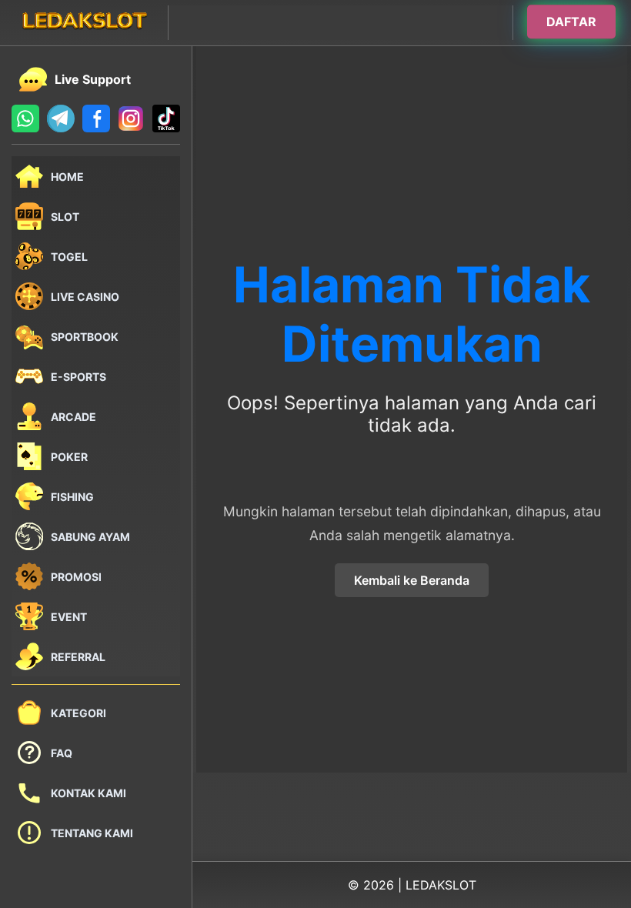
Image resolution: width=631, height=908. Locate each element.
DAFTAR (571, 22)
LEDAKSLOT (441, 885)
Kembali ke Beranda (411, 580)
